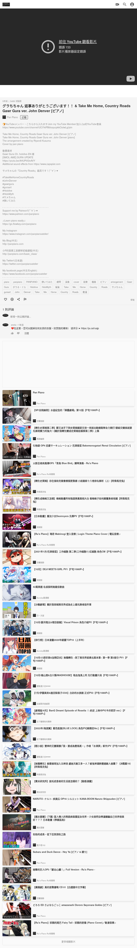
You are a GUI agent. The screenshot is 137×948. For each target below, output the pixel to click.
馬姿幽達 (40, 438)
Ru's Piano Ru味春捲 (46, 474)
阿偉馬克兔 (41, 491)
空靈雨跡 (40, 421)
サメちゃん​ (117, 287)
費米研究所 (41, 792)
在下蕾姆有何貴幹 (44, 721)
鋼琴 (59, 281)
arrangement (117, 281)
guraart (7, 292)
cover (76, 281)
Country (93, 287)
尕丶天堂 (40, 615)
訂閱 (24, 117)
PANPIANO (31, 281)
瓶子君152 (41, 845)
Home (83, 287)
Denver (27, 292)
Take (66, 287)
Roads (104, 287)
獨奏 (94, 281)
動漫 (85, 292)
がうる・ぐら (19, 287)
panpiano (17, 281)
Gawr (129, 281)
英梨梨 (39, 527)
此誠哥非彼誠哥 (43, 703)
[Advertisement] (68, 91)
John (17, 292)
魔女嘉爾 (40, 827)
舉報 (132, 299)
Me (74, 287)
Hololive (34, 287)
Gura (6, 287)
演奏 (67, 281)
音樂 (85, 281)
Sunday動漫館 (43, 597)
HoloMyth (46, 287)
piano (6, 281)
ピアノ (103, 281)
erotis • (17, 324)
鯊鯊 (57, 287)
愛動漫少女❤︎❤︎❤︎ (43, 686)
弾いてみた (47, 281)
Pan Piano (41, 403)
